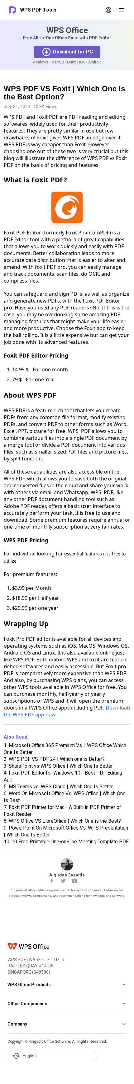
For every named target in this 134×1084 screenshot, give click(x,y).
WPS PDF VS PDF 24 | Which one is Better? (54, 759)
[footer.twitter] (63, 881)
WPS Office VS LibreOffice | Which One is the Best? (62, 821)
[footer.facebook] (52, 881)
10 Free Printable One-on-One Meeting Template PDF (66, 842)
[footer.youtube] (74, 881)
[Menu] (122, 10)
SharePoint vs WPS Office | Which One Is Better (58, 766)
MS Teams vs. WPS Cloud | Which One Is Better (58, 787)
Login (108, 10)
